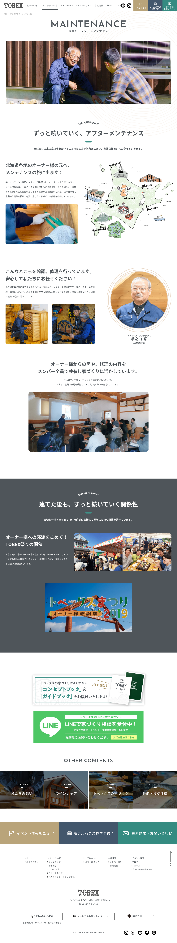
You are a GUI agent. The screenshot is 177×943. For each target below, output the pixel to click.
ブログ (109, 5)
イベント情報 (138, 858)
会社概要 (114, 865)
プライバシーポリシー (142, 869)
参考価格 (53, 865)
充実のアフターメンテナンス (62, 876)
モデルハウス (91, 858)
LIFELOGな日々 (84, 5)
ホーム (29, 858)
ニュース (119, 5)
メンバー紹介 (116, 862)
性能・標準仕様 (56, 873)
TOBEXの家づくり (57, 869)
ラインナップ (55, 862)
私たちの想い (33, 5)
